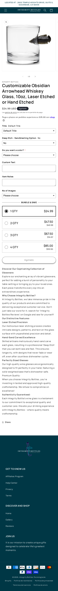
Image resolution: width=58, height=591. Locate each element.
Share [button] (8, 422)
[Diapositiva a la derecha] (35, 76)
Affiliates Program (14, 476)
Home (8, 513)
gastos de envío (11, 112)
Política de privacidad (44, 581)
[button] (6, 10)
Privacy (9, 489)
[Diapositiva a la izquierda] (23, 76)
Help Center (11, 482)
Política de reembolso (23, 581)
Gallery (9, 519)
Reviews (10, 526)
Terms (9, 495)
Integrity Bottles (26, 577)
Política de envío (41, 585)
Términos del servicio (22, 585)
